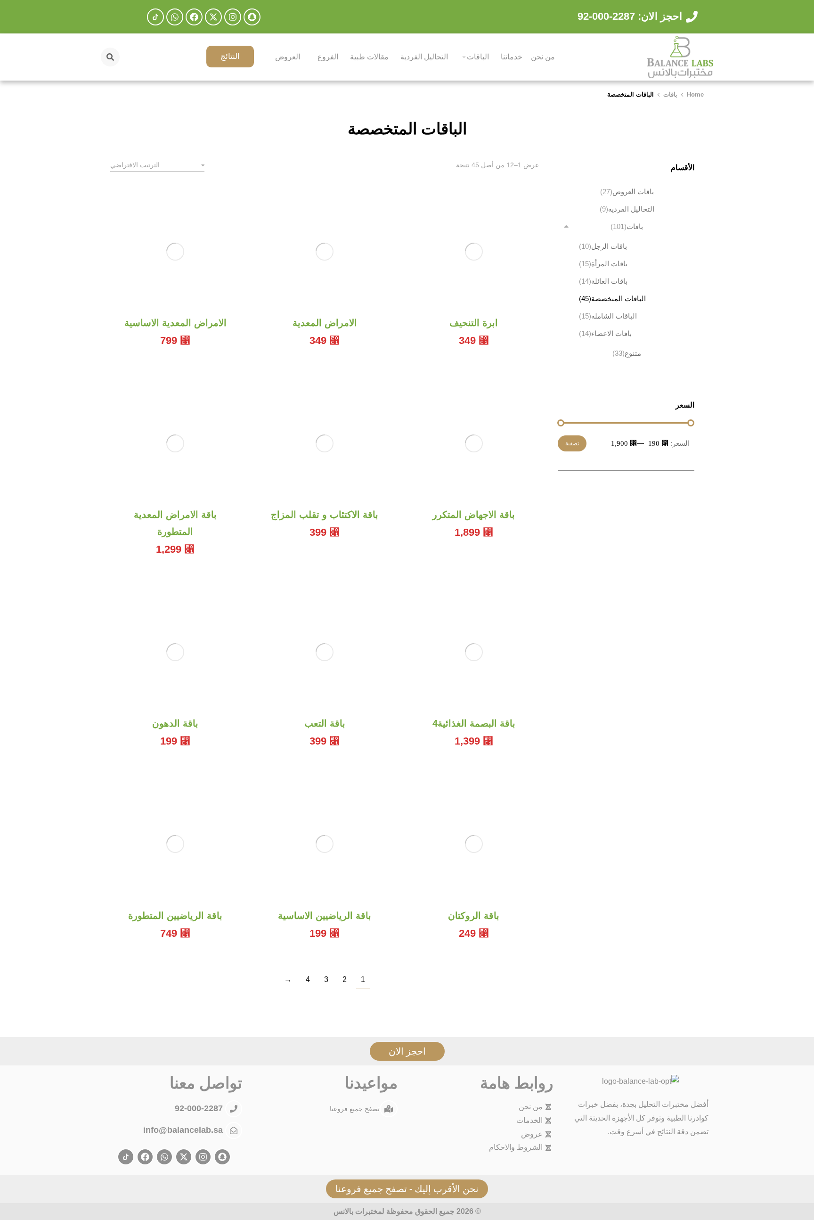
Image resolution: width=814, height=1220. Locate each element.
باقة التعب (324, 723)
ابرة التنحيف (473, 323)
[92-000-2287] (233, 1108)
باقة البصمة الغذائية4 (473, 723)
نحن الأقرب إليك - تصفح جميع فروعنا (407, 1188)
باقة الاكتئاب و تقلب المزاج (324, 514)
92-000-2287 (200, 1108)
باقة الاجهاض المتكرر (473, 514)
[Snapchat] (252, 16)
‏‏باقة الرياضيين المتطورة (175, 915)
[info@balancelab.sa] (233, 1130)
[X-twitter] (213, 16)
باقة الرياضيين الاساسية (324, 915)
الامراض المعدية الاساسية (175, 323)
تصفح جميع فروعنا (355, 1109)
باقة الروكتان (473, 915)
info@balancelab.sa (183, 1130)
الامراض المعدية (325, 323)
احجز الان (407, 1051)
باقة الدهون (175, 723)
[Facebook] (194, 16)
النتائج (230, 56)
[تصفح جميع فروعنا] (389, 1108)
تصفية (572, 443)
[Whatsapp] (174, 16)
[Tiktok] (155, 16)
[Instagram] (232, 16)
